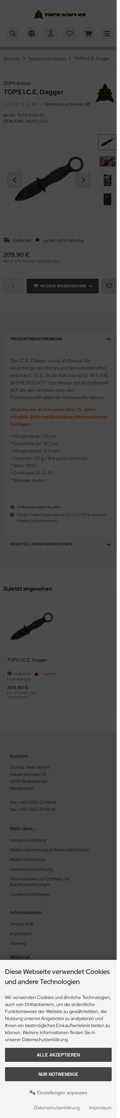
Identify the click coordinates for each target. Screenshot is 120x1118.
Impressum (100, 1108)
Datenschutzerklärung (57, 1108)
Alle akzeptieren (58, 1055)
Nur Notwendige (58, 1074)
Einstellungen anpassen (61, 1092)
